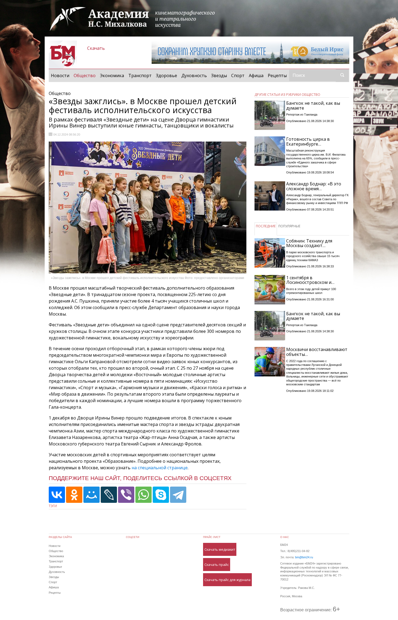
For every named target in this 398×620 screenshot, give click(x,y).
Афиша (256, 75)
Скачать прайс (216, 564)
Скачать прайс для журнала (227, 579)
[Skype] (161, 495)
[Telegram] (178, 495)
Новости (60, 75)
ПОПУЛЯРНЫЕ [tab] (289, 226)
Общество (86, 75)
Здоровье (166, 75)
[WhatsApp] (143, 495)
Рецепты (277, 75)
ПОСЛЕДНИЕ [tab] (266, 226)
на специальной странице (160, 468)
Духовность (194, 75)
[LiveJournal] (109, 495)
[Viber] (126, 495)
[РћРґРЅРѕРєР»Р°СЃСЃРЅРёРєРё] (74, 495)
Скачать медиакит (219, 549)
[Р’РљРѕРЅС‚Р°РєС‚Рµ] (57, 495)
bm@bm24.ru (304, 557)
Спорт (237, 75)
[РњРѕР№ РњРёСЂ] (91, 495)
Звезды (219, 75)
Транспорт (140, 75)
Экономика (112, 75)
